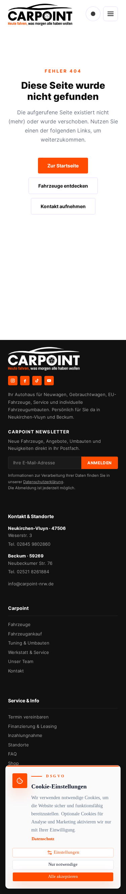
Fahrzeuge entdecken (63, 186)
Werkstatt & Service (28, 652)
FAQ (12, 753)
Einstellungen (66, 852)
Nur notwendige (63, 864)
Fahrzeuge (19, 624)
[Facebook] (25, 380)
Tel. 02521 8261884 (28, 571)
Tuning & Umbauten (28, 643)
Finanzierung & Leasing (32, 726)
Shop (13, 763)
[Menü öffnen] (110, 13)
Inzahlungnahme (25, 735)
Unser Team (20, 661)
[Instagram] (12, 380)
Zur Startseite (63, 165)
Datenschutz (43, 839)
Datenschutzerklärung (43, 481)
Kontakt (16, 670)
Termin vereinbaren (28, 717)
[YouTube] (49, 380)
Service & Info (23, 700)
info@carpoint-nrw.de (31, 583)
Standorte (18, 744)
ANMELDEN (99, 462)
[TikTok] (37, 380)
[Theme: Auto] (93, 13)
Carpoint (18, 608)
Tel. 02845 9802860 (29, 544)
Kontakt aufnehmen (63, 206)
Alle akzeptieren (63, 876)
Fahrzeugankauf (25, 633)
